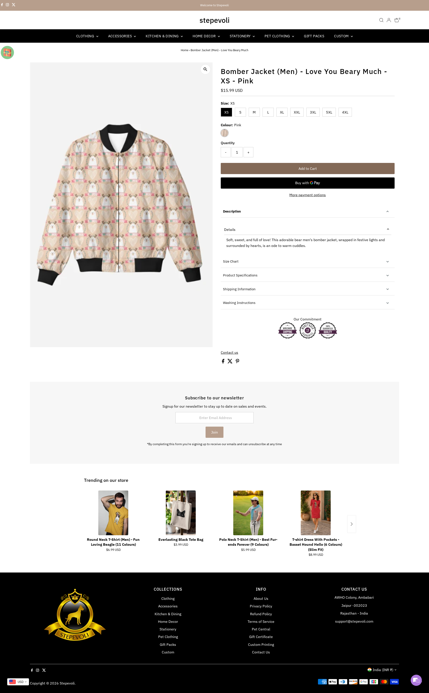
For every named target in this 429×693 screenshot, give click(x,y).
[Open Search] (381, 20)
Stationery (241, 36)
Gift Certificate (261, 636)
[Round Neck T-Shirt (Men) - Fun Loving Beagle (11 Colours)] (113, 513)
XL (282, 112)
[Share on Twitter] (230, 362)
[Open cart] (396, 20)
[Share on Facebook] (223, 362)
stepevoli (214, 20)
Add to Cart (308, 168)
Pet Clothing (278, 36)
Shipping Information (239, 289)
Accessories (120, 36)
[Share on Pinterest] (237, 362)
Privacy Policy (261, 606)
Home (184, 50)
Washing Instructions (239, 303)
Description (232, 211)
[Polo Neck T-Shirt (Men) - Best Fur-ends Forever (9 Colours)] (248, 513)
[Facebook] (2, 5)
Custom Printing (261, 644)
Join (214, 432)
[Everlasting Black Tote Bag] (181, 513)
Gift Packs (314, 36)
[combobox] (18, 681)
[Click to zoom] (205, 69)
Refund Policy (261, 614)
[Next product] (351, 524)
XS (226, 112)
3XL (313, 112)
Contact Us (261, 652)
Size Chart (230, 261)
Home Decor (205, 36)
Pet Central (261, 629)
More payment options (307, 195)
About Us (261, 598)
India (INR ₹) (383, 670)
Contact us (229, 352)
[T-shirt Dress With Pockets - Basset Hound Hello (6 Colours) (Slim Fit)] (316, 513)
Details (230, 229)
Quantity (228, 143)
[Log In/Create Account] (389, 20)
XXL (297, 112)
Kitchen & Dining (163, 36)
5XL (329, 112)
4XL (345, 112)
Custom (342, 36)
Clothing (85, 36)
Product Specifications (240, 275)
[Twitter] (14, 5)
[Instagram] (7, 5)
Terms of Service (261, 621)
